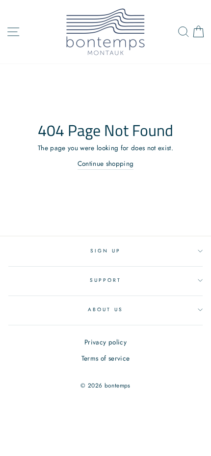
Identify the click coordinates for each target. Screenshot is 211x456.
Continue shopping (106, 163)
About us (105, 309)
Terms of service (105, 358)
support (105, 280)
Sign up (105, 250)
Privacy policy (105, 342)
